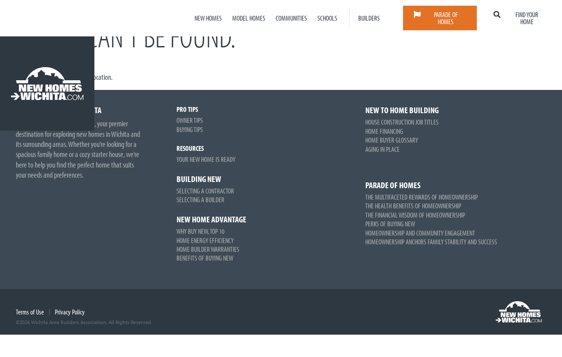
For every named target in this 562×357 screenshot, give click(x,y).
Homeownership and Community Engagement (420, 232)
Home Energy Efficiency (205, 240)
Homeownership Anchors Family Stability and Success (431, 241)
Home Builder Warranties (208, 249)
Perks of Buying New (390, 223)
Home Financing (384, 131)
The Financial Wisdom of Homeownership (415, 215)
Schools (327, 18)
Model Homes (248, 18)
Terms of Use (30, 311)
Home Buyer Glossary (391, 140)
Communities (291, 18)
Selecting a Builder (200, 199)
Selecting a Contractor (205, 190)
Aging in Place (382, 149)
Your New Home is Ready (206, 159)
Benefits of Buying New (205, 257)
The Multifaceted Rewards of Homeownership (421, 197)
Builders (369, 18)
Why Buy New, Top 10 (200, 231)
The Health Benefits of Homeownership (413, 205)
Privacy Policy (70, 311)
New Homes (208, 18)
